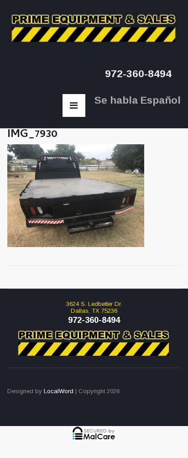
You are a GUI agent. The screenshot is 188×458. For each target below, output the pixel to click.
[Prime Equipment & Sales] (93, 28)
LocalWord (58, 391)
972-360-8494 (138, 73)
